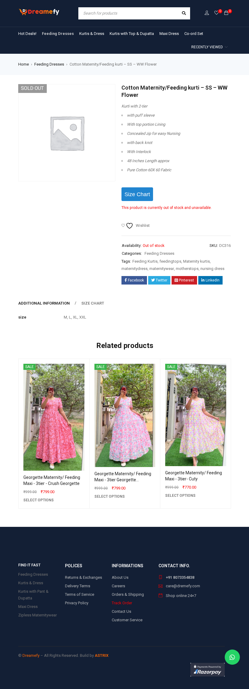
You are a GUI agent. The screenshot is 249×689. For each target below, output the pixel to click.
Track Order (122, 603)
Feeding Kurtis (145, 261)
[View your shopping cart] (226, 13)
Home (23, 64)
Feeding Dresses (49, 64)
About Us (120, 577)
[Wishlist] (216, 13)
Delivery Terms (77, 586)
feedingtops (170, 261)
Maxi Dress (28, 606)
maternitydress (134, 268)
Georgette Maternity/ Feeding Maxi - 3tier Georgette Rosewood (122, 479)
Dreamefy (30, 655)
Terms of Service (79, 594)
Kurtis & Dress (30, 583)
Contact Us (121, 611)
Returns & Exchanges (83, 577)
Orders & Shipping (128, 594)
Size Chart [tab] (92, 303)
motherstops (187, 268)
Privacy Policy (76, 603)
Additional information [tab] (44, 303)
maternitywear (161, 268)
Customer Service (127, 620)
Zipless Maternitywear (37, 615)
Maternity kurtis (196, 261)
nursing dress (212, 268)
